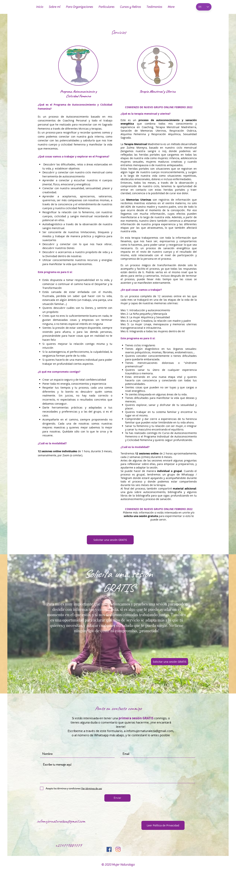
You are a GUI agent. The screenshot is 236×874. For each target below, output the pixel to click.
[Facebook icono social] (109, 849)
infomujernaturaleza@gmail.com (149, 731)
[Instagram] (118, 849)
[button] (79, 6)
